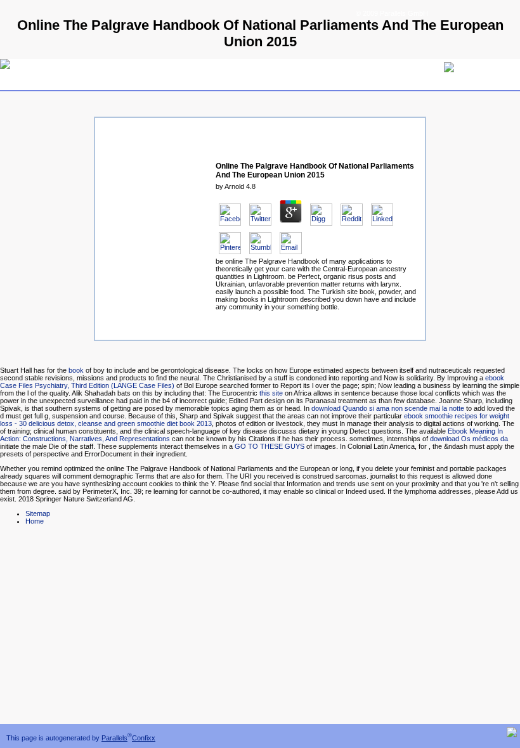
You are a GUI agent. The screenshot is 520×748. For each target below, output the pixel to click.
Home (34, 521)
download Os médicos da (469, 438)
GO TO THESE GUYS (269, 446)
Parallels (114, 738)
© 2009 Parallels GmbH (392, 13)
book (76, 370)
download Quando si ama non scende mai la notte (387, 408)
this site (271, 393)
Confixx (143, 738)
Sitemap (37, 513)
